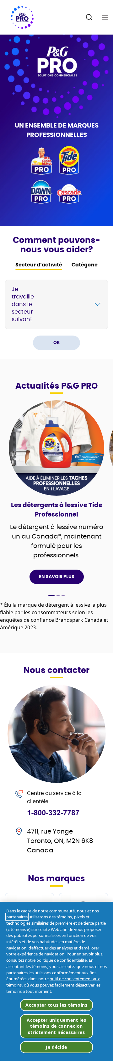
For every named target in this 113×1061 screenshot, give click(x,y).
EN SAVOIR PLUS (56, 577)
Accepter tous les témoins (56, 1005)
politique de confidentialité (61, 960)
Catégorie (85, 264)
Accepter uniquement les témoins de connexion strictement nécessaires (56, 1026)
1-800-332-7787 (53, 813)
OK (56, 343)
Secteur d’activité (38, 264)
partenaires (17, 917)
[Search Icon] (89, 17)
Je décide (56, 1047)
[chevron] (97, 304)
